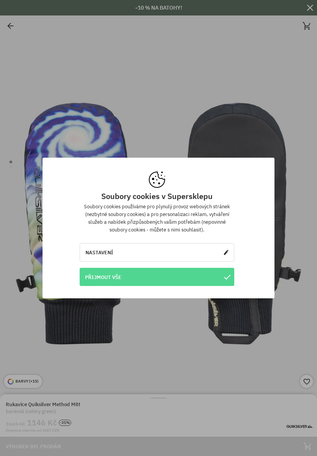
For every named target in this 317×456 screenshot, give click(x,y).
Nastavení (99, 252)
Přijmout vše (103, 277)
